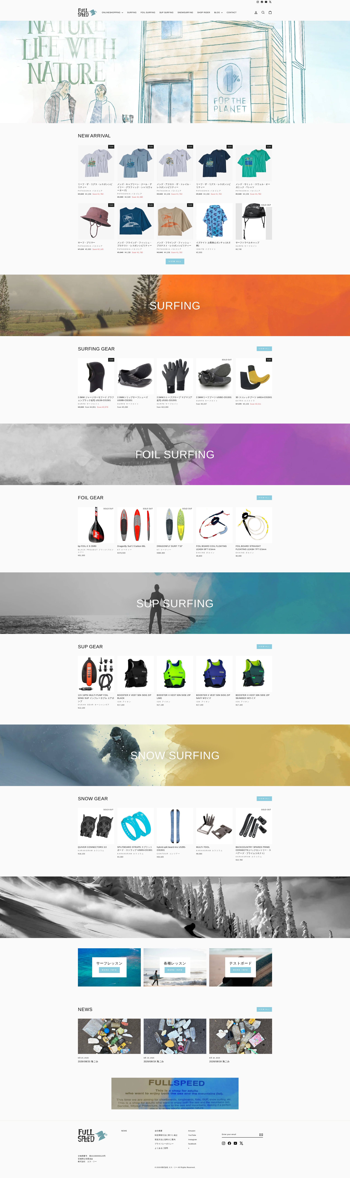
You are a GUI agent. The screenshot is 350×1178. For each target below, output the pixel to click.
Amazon (191, 1131)
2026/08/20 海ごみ (88, 1061)
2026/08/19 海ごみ (154, 1061)
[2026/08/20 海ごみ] (109, 1036)
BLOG (217, 12)
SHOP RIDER (203, 12)
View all (175, 261)
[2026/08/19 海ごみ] (175, 1036)
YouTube (192, 1135)
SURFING (131, 12)
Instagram (192, 1140)
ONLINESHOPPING (111, 12)
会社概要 (158, 1131)
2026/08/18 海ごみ (219, 1061)
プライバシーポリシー (164, 1144)
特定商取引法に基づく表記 (166, 1135)
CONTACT (232, 12)
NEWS (124, 1131)
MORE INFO (109, 970)
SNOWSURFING (185, 12)
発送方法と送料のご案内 (165, 1140)
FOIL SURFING (148, 12)
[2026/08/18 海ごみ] (240, 1036)
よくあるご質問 (161, 1148)
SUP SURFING (166, 12)
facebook (192, 1144)
